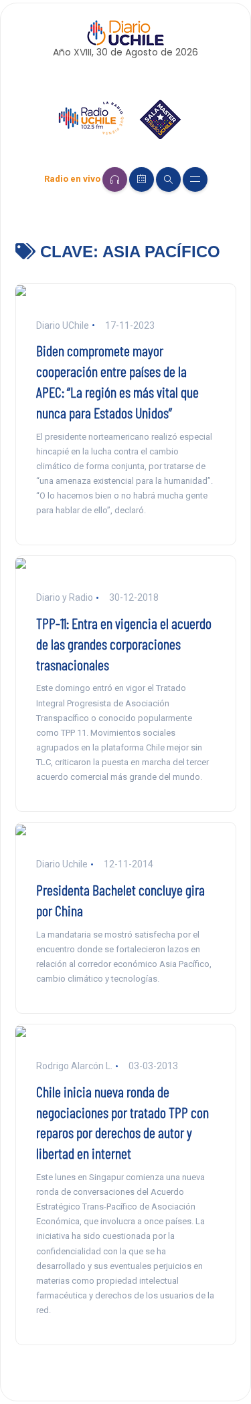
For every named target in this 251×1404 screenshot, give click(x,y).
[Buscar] (168, 179)
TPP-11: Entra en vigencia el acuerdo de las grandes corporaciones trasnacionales (124, 643)
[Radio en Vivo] (114, 179)
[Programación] (141, 179)
